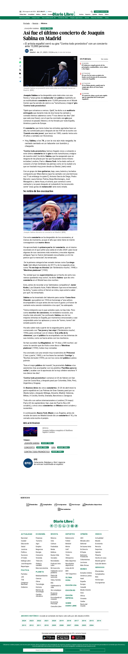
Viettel (87, 18)
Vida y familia (56, 580)
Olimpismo (69, 558)
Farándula (54, 547)
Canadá (83, 587)
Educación (25, 544)
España (83, 581)
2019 (61, 621)
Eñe (52, 583)
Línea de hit (69, 568)
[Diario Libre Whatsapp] (76, 526)
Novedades (55, 561)
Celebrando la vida (56, 586)
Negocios (39, 549)
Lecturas (83, 562)
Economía (51, 14)
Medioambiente (42, 576)
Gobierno (24, 587)
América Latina (86, 576)
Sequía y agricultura (76, 18)
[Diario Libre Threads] (72, 526)
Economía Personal (54, 603)
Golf (67, 549)
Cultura (53, 544)
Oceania (83, 598)
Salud (23, 547)
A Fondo (24, 558)
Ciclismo (68, 552)
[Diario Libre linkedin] (64, 526)
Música (45, 428)
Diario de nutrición (54, 576)
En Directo (84, 549)
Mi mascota (55, 568)
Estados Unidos (86, 573)
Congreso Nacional (24, 583)
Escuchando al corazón (56, 598)
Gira (53, 447)
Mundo (44, 14)
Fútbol (67, 541)
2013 (24, 625)
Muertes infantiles (97, 18)
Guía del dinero (100, 564)
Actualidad (31, 14)
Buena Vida (55, 555)
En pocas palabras (54, 594)
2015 (91, 621)
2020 (54, 621)
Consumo (39, 555)
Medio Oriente (85, 590)
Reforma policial (24, 18)
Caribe (82, 601)
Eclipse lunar (36, 18)
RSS (96, 577)
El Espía (83, 552)
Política (38, 14)
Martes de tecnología (40, 591)
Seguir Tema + (46, 28)
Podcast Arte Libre (56, 564)
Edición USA (70, 585)
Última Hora (22, 14)
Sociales (54, 558)
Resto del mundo (83, 605)
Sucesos (24, 555)
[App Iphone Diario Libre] (63, 637)
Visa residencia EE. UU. (49, 18)
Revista (81, 14)
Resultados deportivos (69, 564)
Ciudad (23, 541)
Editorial (83, 544)
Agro (37, 544)
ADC (81, 538)
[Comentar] (20, 74)
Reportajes (25, 566)
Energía (38, 552)
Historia (39, 587)
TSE (22, 580)
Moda (53, 549)
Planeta (101, 14)
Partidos (24, 574)
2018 (69, 621)
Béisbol (68, 544)
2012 (31, 625)
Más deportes (70, 561)
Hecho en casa (100, 558)
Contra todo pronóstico (37, 452)
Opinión (94, 14)
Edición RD (70, 590)
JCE (22, 577)
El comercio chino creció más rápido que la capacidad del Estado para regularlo (94, 97)
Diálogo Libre (26, 561)
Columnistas (85, 560)
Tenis (67, 555)
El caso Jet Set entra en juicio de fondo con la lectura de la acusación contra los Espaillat (94, 77)
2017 (76, 621)
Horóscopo (99, 580)
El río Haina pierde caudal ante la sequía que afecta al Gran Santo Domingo (93, 87)
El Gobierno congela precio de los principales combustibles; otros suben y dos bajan (95, 67)
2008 (61, 625)
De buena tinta (85, 547)
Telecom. (39, 561)
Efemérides (99, 571)
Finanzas (39, 538)
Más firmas (84, 565)
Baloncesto (69, 538)
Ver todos (104, 59)
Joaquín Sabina (31, 443)
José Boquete (26, 564)
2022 (39, 621)
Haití (82, 578)
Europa (82, 584)
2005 (84, 625)
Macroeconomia (42, 568)
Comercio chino (63, 18)
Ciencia (38, 578)
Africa (82, 596)
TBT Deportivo (70, 574)
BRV (66, 571)
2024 (24, 621)
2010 (46, 625)
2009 (54, 625)
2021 (46, 621)
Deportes (87, 14)
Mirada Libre (84, 541)
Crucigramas (100, 583)
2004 (91, 625)
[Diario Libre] (64, 13)
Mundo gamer (100, 561)
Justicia (24, 549)
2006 (76, 625)
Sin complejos (56, 590)
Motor (67, 547)
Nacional (24, 538)
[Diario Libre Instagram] (55, 526)
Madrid (32, 52)
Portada (26, 23)
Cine (52, 541)
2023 (31, 621)
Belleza (53, 552)
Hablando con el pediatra (57, 572)
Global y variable (39, 564)
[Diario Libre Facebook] (51, 526)
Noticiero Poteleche (84, 556)
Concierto (29, 447)
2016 (84, 621)
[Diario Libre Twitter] (60, 526)
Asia (82, 593)
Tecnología (40, 584)
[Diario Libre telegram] (68, 526)
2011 (39, 625)
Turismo (39, 541)
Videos (107, 14)
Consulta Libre (56, 606)
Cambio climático (39, 595)
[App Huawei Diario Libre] (78, 637)
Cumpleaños (100, 574)
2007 (69, 625)
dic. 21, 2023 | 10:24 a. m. (47, 52)
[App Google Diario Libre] (49, 637)
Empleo (38, 547)
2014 (99, 621)
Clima (38, 581)
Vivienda (39, 558)
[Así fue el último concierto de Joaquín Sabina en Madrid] (20, 62)
